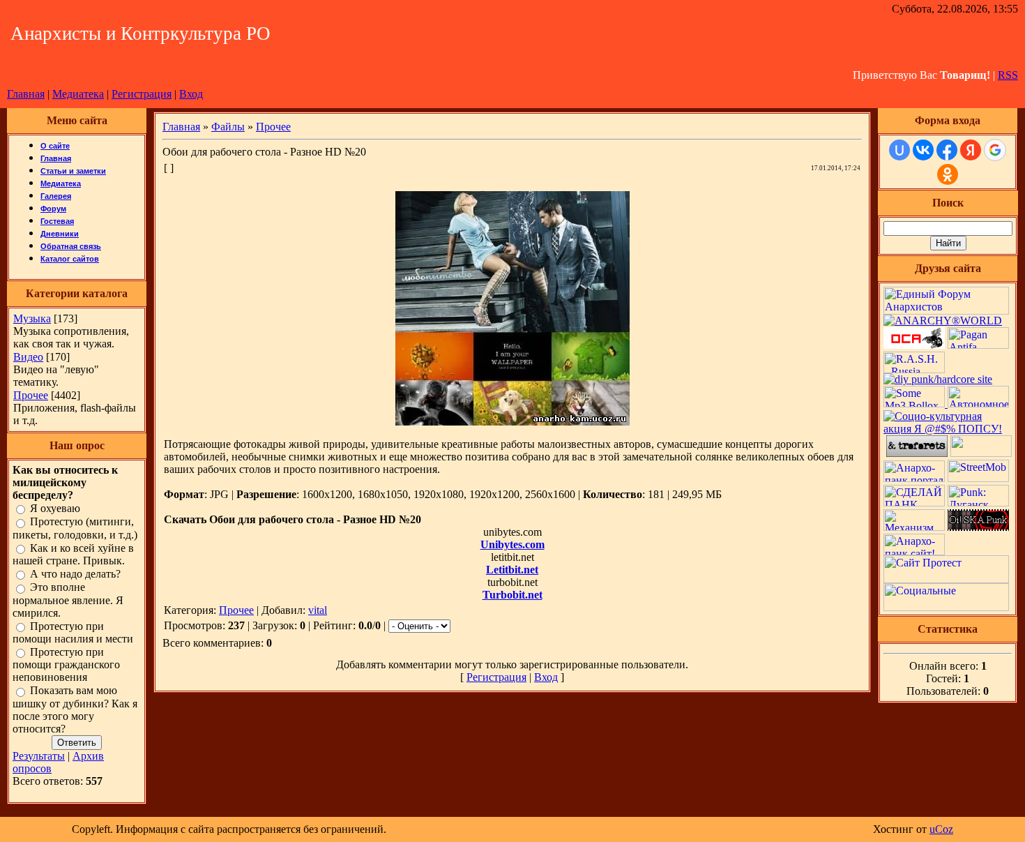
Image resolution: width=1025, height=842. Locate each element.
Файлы (228, 127)
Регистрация (142, 94)
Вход (191, 94)
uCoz (941, 829)
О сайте (55, 146)
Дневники (59, 234)
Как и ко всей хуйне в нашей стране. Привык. (73, 554)
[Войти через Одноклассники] (947, 174)
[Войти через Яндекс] (970, 150)
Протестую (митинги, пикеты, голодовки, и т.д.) (75, 528)
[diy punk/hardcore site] (937, 379)
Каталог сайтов (69, 259)
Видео (28, 357)
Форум (53, 208)
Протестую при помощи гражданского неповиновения (66, 664)
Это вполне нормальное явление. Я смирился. (68, 600)
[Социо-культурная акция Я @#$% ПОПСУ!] (947, 429)
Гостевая (57, 221)
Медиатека (78, 94)
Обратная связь (70, 246)
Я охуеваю (55, 508)
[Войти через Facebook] (946, 150)
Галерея (55, 196)
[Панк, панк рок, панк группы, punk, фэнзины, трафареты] (917, 453)
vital (317, 610)
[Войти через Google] (995, 150)
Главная (26, 94)
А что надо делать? (75, 574)
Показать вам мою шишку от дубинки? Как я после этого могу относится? (75, 710)
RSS (1008, 75)
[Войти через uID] (899, 150)
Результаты (39, 756)
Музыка (32, 318)
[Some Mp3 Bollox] (915, 403)
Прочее (30, 395)
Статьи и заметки (73, 171)
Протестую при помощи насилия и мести (73, 632)
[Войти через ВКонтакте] (923, 150)
